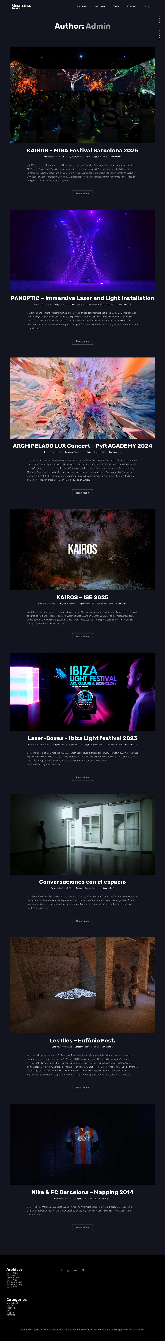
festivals (93, 744)
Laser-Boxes (109, 744)
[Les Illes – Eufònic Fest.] (82, 985)
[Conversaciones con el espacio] (82, 834)
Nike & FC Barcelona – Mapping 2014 (82, 1192)
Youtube (159, 20)
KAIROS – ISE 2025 (82, 597)
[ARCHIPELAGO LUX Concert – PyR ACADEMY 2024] (82, 398)
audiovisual (103, 157)
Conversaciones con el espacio (82, 881)
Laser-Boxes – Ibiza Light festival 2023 (83, 738)
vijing (104, 452)
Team (116, 6)
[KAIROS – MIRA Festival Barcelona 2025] (82, 95)
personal (118, 744)
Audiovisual (77, 157)
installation (108, 604)
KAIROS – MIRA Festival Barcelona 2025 (82, 150)
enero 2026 (12, 1273)
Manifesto (100, 6)
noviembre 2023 (14, 1282)
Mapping (87, 888)
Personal (78, 744)
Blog (147, 6)
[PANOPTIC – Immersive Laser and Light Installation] (82, 250)
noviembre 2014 (14, 1284)
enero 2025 (12, 1280)
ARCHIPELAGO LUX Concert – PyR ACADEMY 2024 (82, 445)
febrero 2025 (12, 1278)
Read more (82, 193)
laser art (98, 304)
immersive (89, 304)
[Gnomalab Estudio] (21, 6)
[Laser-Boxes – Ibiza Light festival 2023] (82, 692)
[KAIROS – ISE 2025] (82, 549)
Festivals (86, 157)
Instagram (159, 35)
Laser (65, 304)
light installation (109, 304)
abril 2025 (11, 1275)
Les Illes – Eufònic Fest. (82, 1040)
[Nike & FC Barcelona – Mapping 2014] (82, 1144)
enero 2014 (11, 1287)
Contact (132, 6)
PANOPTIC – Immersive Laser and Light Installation (82, 298)
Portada (81, 6)
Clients (86, 1198)
